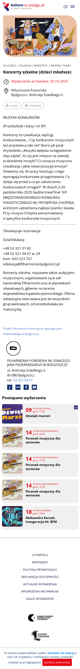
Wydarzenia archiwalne (40, 591)
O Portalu (40, 555)
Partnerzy (40, 562)
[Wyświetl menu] (72, 6)
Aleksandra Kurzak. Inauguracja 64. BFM (41, 520)
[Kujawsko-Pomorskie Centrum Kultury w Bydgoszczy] (40, 618)
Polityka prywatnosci (40, 570)
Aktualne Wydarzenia (40, 584)
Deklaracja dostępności (40, 577)
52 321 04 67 (23, 380)
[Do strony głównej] (24, 6)
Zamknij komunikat (57, 662)
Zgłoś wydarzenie (40, 599)
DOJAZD (14, 105)
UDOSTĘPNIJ (35, 105)
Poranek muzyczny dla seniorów (43, 440)
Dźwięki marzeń (38, 416)
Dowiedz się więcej (60, 653)
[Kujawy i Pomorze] (40, 636)
